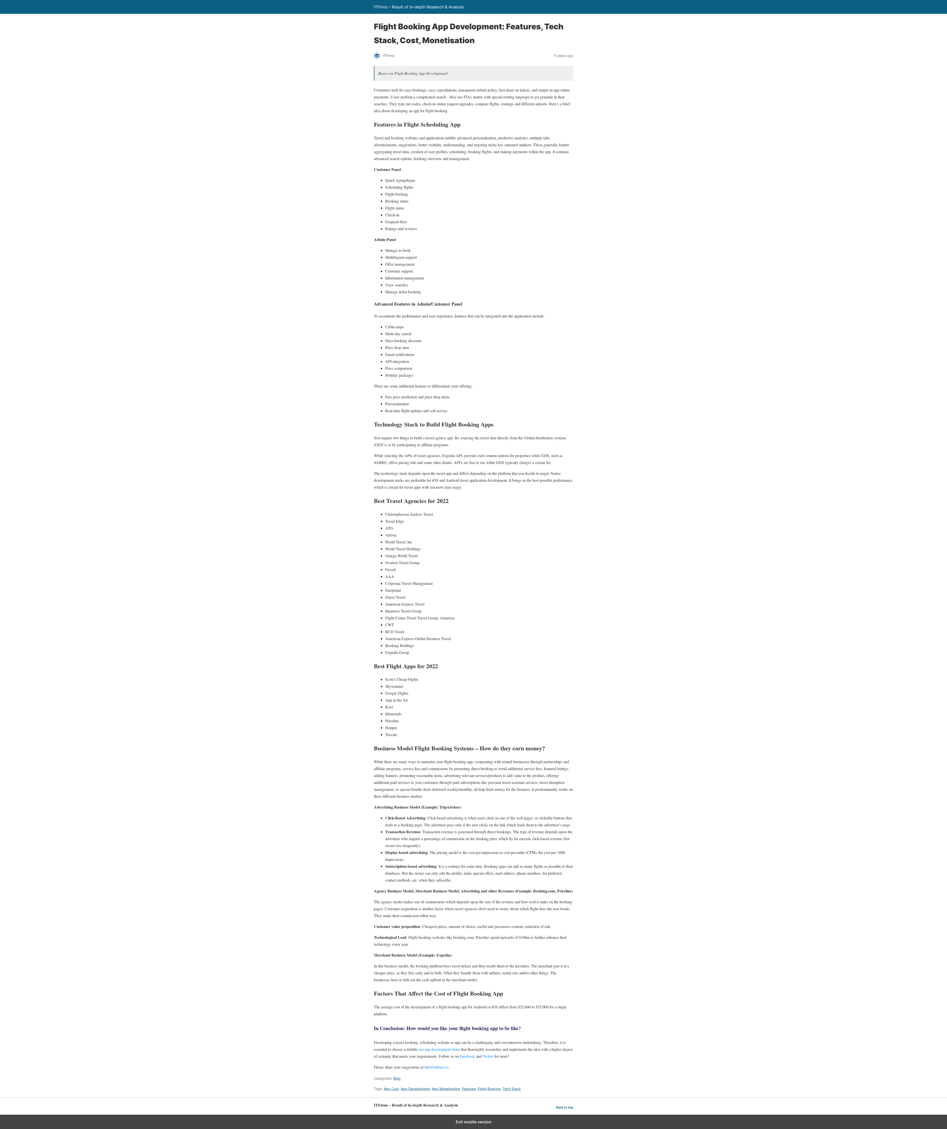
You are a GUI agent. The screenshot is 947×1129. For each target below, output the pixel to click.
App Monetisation (446, 1089)
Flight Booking (489, 1089)
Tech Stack (512, 1089)
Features (469, 1089)
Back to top (564, 1107)
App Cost (391, 1089)
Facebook (467, 1056)
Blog (397, 1078)
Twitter (488, 1056)
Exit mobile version (474, 1121)
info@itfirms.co (436, 1067)
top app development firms (439, 1049)
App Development (415, 1089)
